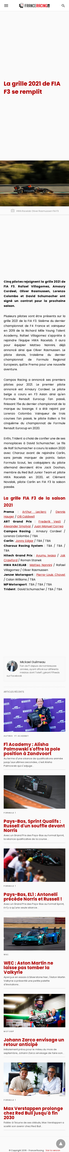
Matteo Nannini (41, 565)
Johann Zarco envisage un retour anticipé (34, 1042)
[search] (63, 5)
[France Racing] (34, 5)
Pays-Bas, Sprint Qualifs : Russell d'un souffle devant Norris (34, 825)
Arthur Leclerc (34, 512)
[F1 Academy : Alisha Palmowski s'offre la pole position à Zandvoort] (34, 715)
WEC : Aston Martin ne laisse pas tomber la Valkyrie (28, 967)
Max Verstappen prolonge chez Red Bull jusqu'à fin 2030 (33, 1113)
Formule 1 (10, 812)
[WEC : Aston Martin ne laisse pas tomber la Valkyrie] (34, 933)
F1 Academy (22, 736)
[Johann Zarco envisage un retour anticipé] (34, 1010)
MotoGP (9, 1031)
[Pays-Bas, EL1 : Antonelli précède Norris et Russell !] (34, 865)
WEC (6, 954)
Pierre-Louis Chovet (50, 575)
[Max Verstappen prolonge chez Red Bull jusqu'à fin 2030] (34, 1079)
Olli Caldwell (26, 516)
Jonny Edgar (24, 541)
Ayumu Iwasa (46, 555)
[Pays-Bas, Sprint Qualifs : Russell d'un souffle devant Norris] (34, 792)
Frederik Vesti (49, 521)
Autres (8, 736)
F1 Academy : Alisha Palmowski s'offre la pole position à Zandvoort (32, 749)
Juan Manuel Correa (48, 526)
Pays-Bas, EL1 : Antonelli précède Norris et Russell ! (33, 896)
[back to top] (60, 1143)
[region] (34, 42)
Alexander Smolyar (17, 526)
